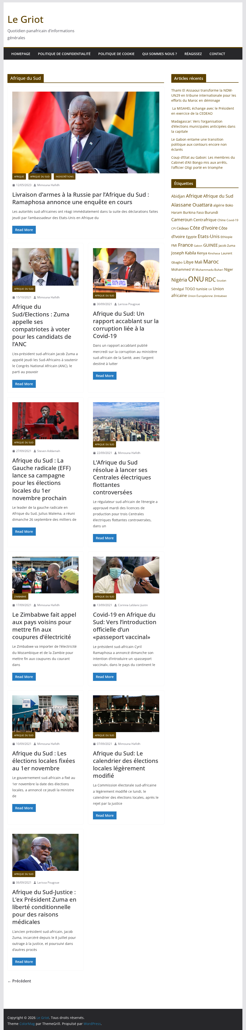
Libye (189, 262)
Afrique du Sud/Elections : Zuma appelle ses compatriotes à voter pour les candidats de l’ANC (41, 325)
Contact (217, 53)
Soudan (221, 280)
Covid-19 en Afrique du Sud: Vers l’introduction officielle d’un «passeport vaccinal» (124, 625)
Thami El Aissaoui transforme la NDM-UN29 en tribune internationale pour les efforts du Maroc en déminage (203, 95)
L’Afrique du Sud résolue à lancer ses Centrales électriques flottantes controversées (122, 477)
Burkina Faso (193, 212)
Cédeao (183, 228)
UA (210, 289)
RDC (210, 279)
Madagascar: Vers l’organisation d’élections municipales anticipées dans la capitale (203, 126)
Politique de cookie (116, 53)
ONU (196, 279)
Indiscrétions (65, 176)
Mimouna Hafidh (48, 185)
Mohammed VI (183, 269)
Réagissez (193, 53)
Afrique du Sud (39, 176)
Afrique (19, 176)
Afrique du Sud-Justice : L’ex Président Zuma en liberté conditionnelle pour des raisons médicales (44, 907)
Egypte (191, 236)
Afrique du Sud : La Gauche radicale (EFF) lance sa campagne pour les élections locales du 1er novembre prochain (41, 479)
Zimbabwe (220, 296)
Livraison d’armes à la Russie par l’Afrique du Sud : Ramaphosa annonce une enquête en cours (80, 198)
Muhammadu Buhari (209, 270)
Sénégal (177, 289)
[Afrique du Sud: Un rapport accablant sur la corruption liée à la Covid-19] (126, 270)
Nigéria (179, 279)
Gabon (198, 245)
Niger (228, 269)
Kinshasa (214, 253)
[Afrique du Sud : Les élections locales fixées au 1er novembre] (45, 713)
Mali (198, 262)
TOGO (190, 288)
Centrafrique (204, 219)
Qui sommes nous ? (159, 53)
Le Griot (25, 19)
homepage (20, 53)
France (185, 244)
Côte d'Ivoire (204, 227)
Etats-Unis (209, 236)
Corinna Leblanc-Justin (133, 605)
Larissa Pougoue (129, 304)
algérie (218, 205)
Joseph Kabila (183, 253)
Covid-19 (232, 220)
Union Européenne (200, 296)
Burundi (211, 212)
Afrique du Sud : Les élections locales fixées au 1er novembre (43, 760)
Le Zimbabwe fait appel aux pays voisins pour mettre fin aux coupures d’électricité (44, 625)
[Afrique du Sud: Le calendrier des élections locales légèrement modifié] (126, 713)
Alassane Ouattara (191, 204)
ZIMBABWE (20, 596)
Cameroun (181, 219)
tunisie (201, 288)
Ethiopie (226, 237)
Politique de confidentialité (64, 53)
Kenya (202, 253)
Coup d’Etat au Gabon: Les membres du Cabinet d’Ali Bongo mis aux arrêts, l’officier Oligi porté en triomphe (203, 162)
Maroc (211, 261)
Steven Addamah (48, 451)
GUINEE (210, 245)
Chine (221, 220)
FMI (174, 245)
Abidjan (178, 196)
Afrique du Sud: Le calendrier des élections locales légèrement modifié (125, 764)
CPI (173, 228)
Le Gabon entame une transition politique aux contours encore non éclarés (199, 144)
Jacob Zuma (227, 245)
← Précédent (19, 981)
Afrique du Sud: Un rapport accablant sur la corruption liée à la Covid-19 (126, 324)
